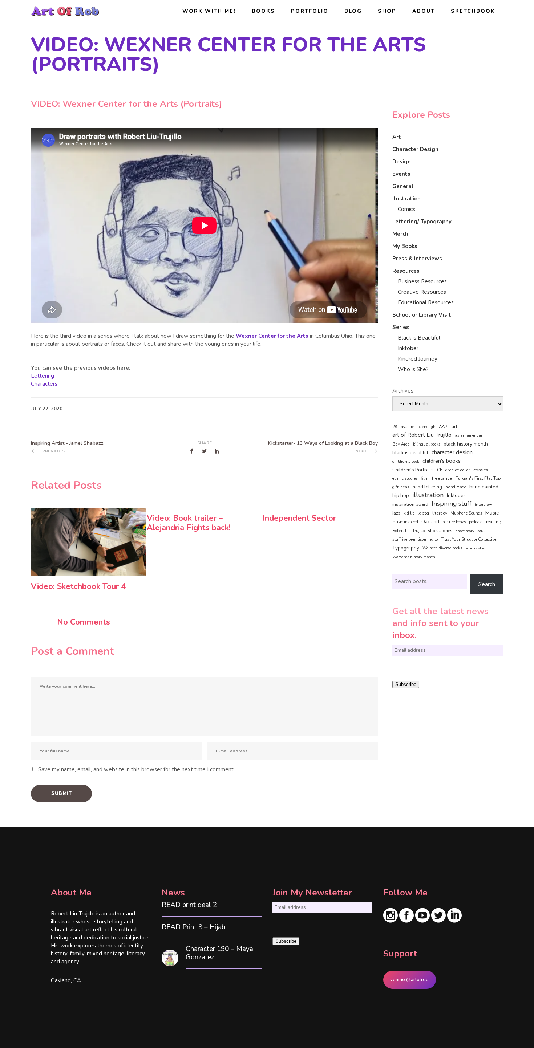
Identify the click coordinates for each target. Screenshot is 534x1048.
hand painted (483, 486)
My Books (404, 246)
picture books (454, 522)
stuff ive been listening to (415, 539)
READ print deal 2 (189, 905)
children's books (441, 460)
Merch (400, 233)
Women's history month (413, 557)
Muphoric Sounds (466, 513)
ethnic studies (404, 478)
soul (481, 530)
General (403, 186)
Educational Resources (426, 302)
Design (401, 161)
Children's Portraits (413, 470)
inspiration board (410, 504)
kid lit (409, 513)
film (425, 478)
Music (492, 512)
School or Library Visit (421, 314)
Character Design (415, 149)
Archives (402, 390)
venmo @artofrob (409, 979)
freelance (442, 478)
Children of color (453, 470)
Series (400, 327)
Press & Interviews (417, 258)
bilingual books (426, 444)
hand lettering (427, 487)
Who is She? (413, 369)
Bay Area (401, 444)
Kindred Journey (417, 358)
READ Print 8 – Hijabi (194, 927)
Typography (405, 547)
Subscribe (405, 684)
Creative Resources (422, 292)
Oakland (430, 522)
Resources (406, 271)
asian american (469, 435)
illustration (428, 495)
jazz (396, 513)
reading (493, 522)
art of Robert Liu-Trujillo (422, 435)
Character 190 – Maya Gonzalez (219, 953)
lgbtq (423, 513)
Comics (406, 209)
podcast (476, 522)
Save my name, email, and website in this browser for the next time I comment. (136, 769)
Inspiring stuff (452, 504)
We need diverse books (442, 548)
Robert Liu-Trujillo (408, 530)
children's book (405, 461)
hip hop (400, 495)
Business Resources (422, 281)
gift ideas (400, 487)
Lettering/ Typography (422, 221)
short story (465, 530)
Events (401, 174)
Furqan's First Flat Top (478, 478)
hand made (455, 487)
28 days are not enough (414, 427)
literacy (439, 513)
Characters (44, 383)
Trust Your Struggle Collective (468, 539)
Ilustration (406, 198)
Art (396, 137)
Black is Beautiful (419, 337)
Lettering (42, 375)
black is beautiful (410, 453)
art (454, 426)
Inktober (408, 348)
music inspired (405, 522)
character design (452, 452)
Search (486, 584)
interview (483, 504)
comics (480, 470)
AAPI (443, 427)
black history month (466, 443)
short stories (440, 530)
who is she (475, 548)
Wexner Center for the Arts (272, 336)
